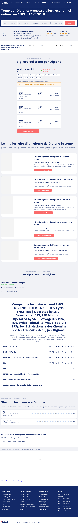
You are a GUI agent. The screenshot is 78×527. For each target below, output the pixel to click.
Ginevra (31, 75)
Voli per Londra (44, 499)
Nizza (26, 77)
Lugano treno (6, 506)
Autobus (17, 2)
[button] (36, 23)
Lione (25, 75)
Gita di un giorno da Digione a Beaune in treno (52, 200)
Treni (12, 2)
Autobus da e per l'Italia (27, 506)
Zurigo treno (5, 509)
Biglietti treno (6, 491)
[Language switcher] (45, 3)
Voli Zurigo (42, 502)
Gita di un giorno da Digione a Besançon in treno (53, 223)
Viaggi (60, 491)
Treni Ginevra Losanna (8, 499)
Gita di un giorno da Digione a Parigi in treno (51, 157)
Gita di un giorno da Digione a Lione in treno (54, 179)
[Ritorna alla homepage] (6, 3)
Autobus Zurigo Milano (27, 504)
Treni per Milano (6, 494)
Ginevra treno (6, 502)
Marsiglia (48, 75)
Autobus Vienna (25, 499)
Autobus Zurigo (25, 494)
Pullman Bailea (24, 502)
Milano (20, 77)
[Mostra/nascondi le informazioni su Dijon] (74, 414)
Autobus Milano (25, 497)
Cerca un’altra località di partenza (49, 70)
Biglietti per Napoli (63, 499)
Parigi (19, 75)
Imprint (18, 522)
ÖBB (3, 504)
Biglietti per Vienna (64, 501)
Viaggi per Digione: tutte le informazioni (13, 441)
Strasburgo (39, 75)
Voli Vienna (42, 509)
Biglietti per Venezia (64, 511)
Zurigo (32, 77)
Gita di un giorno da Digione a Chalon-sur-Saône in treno (53, 246)
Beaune (38, 77)
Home (3, 449)
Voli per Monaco (44, 506)
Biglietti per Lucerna (64, 506)
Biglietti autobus (25, 491)
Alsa (21, 509)
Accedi (75, 2)
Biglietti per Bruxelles (64, 508)
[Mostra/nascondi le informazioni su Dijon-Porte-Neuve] (74, 422)
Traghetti (27, 2)
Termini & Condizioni (29, 522)
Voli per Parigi (43, 494)
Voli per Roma (43, 497)
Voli (22, 2)
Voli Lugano (42, 504)
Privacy (39, 522)
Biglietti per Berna (63, 503)
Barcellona (56, 75)
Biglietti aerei (43, 491)
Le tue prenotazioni (56, 2)
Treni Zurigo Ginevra (8, 497)
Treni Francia (15, 449)
